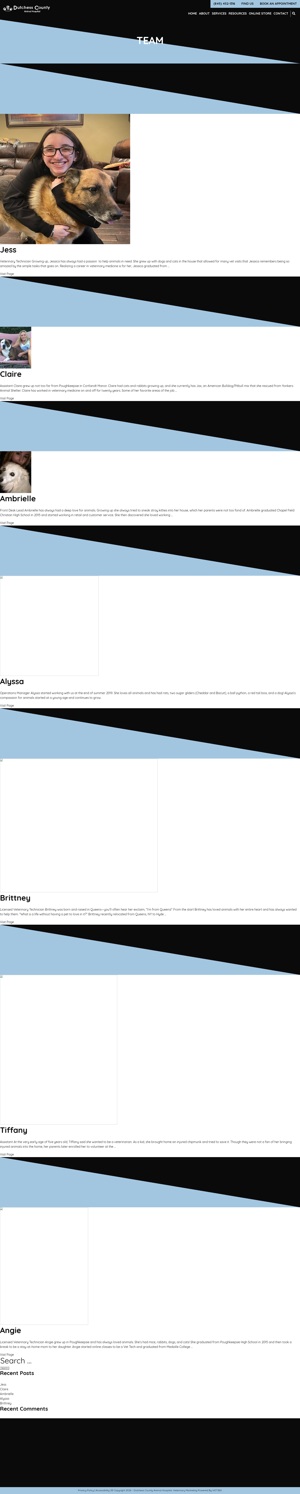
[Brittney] (79, 891)
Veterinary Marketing (185, 1490)
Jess (3, 1384)
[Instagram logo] (102, 1468)
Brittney (5, 1403)
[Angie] (44, 1324)
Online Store (260, 13)
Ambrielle (7, 1394)
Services (219, 13)
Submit (127, 1458)
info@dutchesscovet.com (197, 1465)
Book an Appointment (278, 3)
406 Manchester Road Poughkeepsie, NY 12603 (198, 1451)
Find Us (247, 3)
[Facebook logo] (95, 1468)
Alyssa (4, 1398)
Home (192, 13)
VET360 (217, 1490)
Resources (238, 13)
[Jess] (65, 243)
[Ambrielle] (15, 492)
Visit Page (7, 274)
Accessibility (102, 1490)
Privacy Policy (86, 1490)
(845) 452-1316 (224, 3)
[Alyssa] (49, 675)
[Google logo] (109, 1468)
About (204, 13)
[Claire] (15, 367)
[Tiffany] (58, 1123)
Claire (4, 1389)
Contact (281, 13)
